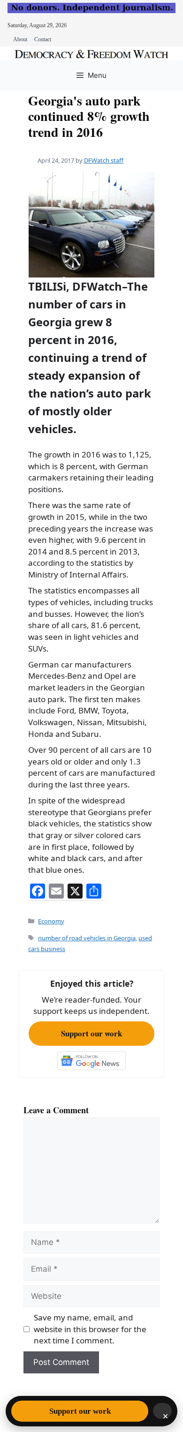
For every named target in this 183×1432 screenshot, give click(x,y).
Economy (51, 921)
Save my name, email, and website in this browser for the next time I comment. (90, 1329)
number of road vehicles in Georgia (87, 938)
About (20, 39)
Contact (42, 39)
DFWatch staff (103, 160)
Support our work (91, 1033)
